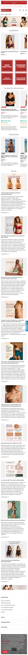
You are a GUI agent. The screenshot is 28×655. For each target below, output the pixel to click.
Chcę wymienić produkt (6, 609)
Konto (3, 617)
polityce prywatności (6, 641)
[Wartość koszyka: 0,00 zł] (23, 10)
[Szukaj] (25, 14)
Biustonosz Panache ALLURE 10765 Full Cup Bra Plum (9, 52)
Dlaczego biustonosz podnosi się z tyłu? (11, 443)
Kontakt (3, 612)
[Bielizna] (21, 66)
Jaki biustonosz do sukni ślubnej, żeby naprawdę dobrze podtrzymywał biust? (11, 405)
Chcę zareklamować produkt (8, 605)
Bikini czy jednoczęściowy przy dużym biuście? (13, 520)
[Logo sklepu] (6, 10)
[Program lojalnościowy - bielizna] (7, 79)
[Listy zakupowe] (20, 10)
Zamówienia (4, 597)
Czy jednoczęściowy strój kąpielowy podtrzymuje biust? (10, 561)
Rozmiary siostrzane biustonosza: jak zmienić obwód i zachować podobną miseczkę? (13, 321)
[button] (2, 21)
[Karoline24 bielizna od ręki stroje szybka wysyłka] (14, 21)
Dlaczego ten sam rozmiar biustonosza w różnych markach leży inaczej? (11, 278)
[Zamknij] (25, 2)
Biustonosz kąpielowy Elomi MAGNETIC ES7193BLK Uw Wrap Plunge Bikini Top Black (10, 110)
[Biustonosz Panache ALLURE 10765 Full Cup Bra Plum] (10, 41)
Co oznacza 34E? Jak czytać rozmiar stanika (12, 480)
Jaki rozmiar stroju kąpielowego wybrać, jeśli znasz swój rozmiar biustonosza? (12, 362)
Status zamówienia (5, 600)
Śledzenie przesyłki (5, 603)
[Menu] (26, 10)
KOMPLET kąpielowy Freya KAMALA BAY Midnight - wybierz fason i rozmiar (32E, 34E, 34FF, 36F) (9, 156)
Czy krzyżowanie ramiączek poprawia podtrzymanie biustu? (10, 193)
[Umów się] (7, 66)
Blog (14, 171)
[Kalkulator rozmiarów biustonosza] (21, 79)
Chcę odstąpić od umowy (7, 607)
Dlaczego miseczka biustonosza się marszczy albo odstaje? (13, 236)
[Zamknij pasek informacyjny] (25, 6)
